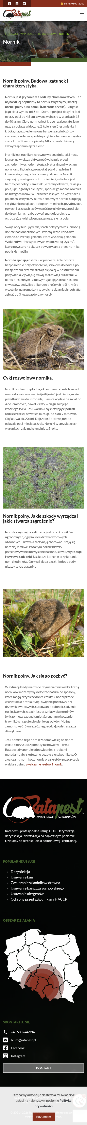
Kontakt (43, 1068)
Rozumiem (43, 1116)
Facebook (17, 1048)
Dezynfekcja (20, 871)
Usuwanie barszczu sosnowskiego (37, 888)
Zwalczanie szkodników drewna (35, 882)
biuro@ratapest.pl (23, 1040)
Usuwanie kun (22, 877)
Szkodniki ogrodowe (42, 33)
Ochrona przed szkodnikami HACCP (39, 899)
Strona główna (15, 33)
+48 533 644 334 (23, 1032)
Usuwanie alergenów (27, 893)
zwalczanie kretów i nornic (44, 764)
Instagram (18, 1056)
